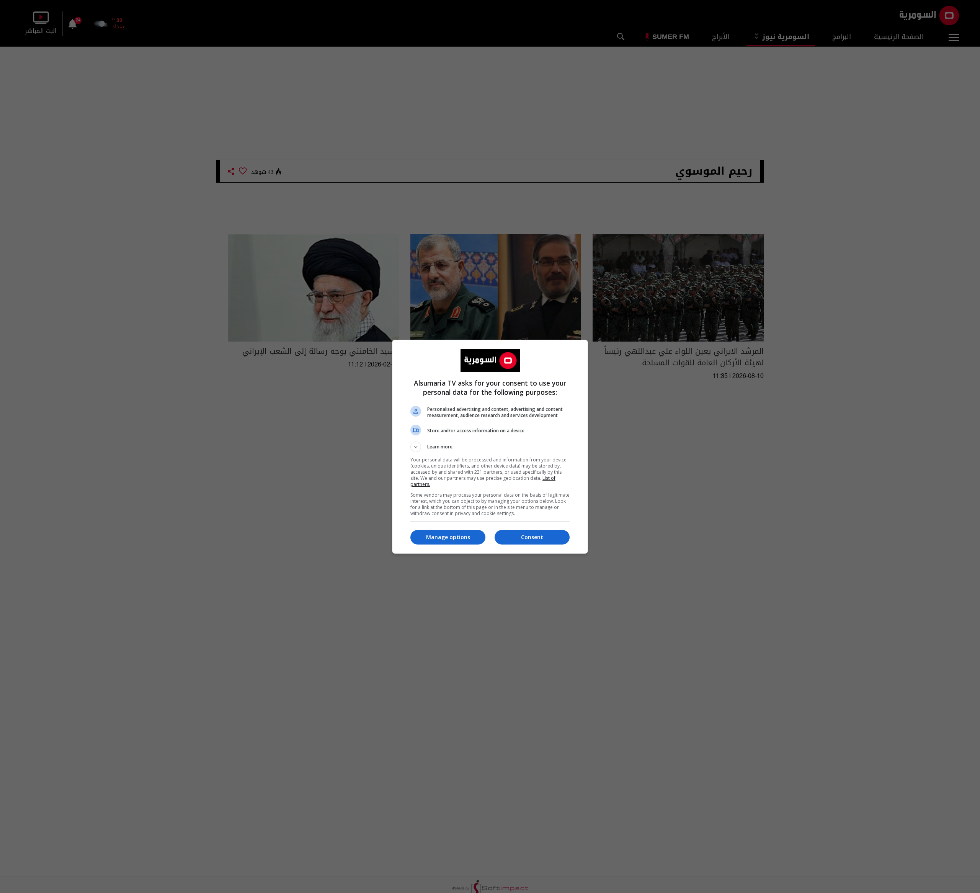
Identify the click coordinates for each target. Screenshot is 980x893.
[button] (490, 447)
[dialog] (490, 447)
